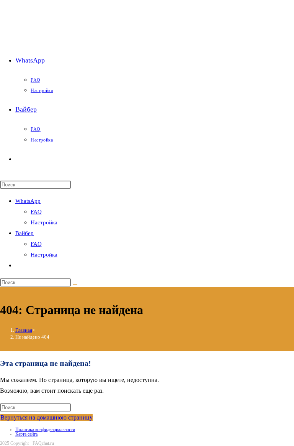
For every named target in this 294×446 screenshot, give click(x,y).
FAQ (36, 212)
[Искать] (75, 284)
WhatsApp (28, 201)
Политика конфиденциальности (45, 429)
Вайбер (24, 233)
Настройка (44, 222)
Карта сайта (26, 434)
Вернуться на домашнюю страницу (46, 417)
